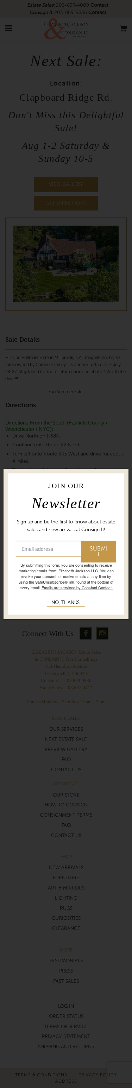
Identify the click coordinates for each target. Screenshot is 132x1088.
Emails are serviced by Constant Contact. (77, 587)
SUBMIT (99, 551)
